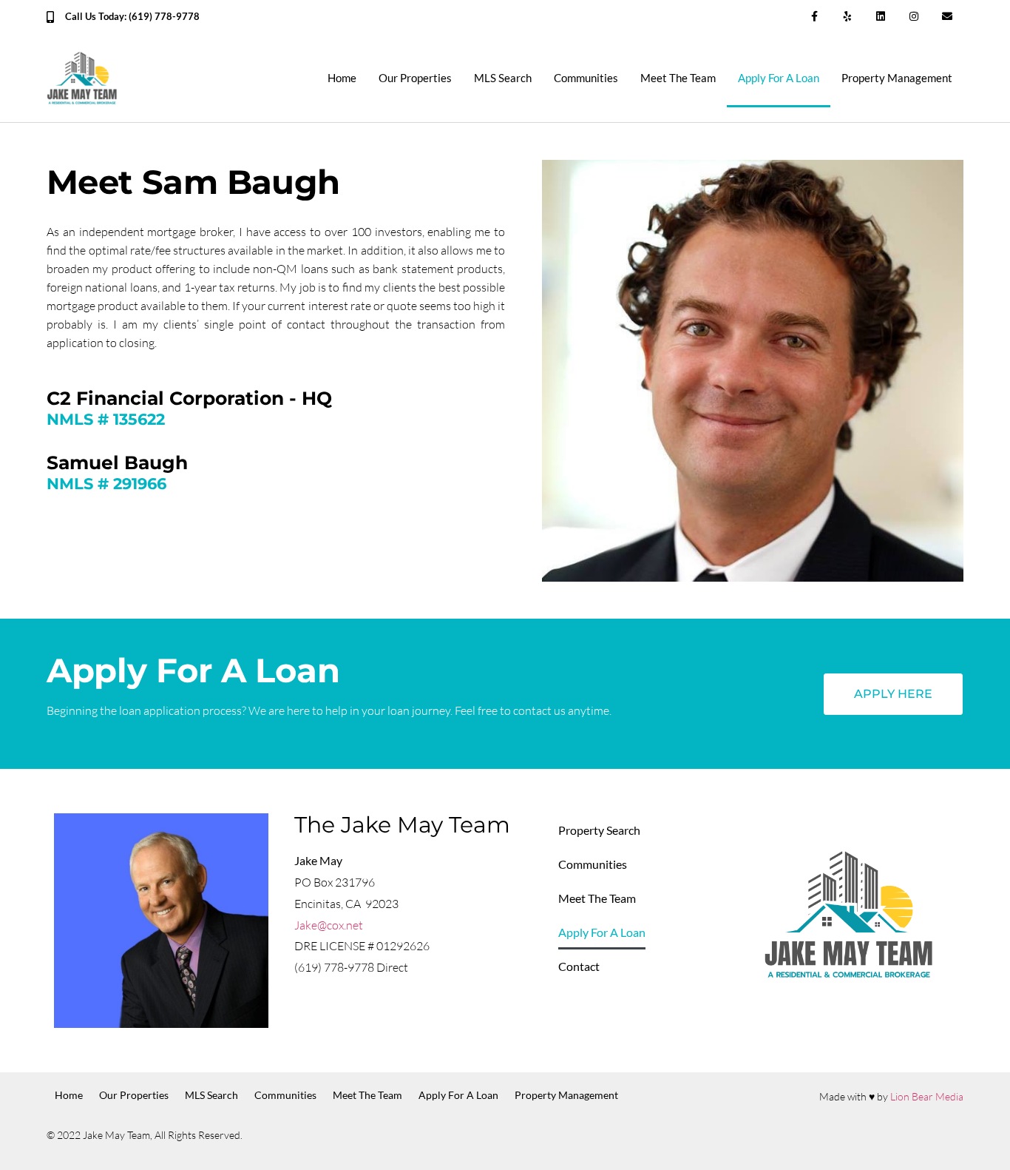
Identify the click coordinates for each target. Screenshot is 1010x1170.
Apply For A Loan (778, 77)
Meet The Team (678, 77)
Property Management (896, 77)
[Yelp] (847, 16)
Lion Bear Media (926, 1096)
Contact (579, 966)
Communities (586, 77)
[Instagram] (913, 16)
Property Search (599, 830)
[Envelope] (946, 16)
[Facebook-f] (814, 16)
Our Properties (415, 77)
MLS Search (503, 77)
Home (342, 77)
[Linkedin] (881, 16)
